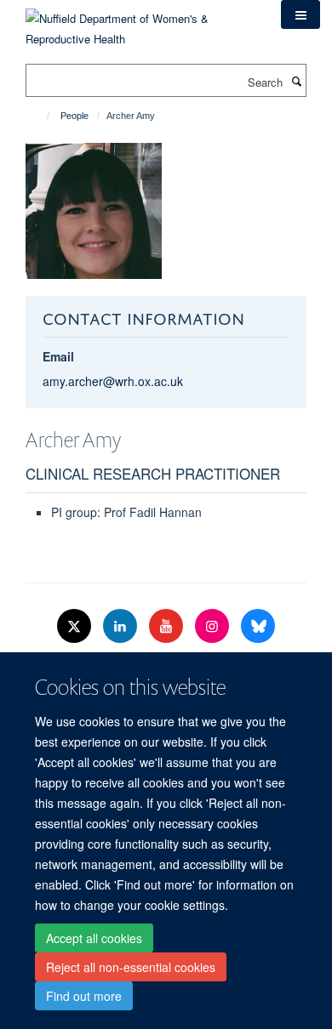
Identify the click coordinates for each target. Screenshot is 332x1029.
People (74, 116)
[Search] (296, 80)
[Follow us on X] (75, 626)
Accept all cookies (94, 938)
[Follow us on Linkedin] (121, 626)
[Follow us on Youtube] (167, 626)
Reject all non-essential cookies (130, 966)
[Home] (40, 115)
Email (58, 356)
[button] (300, 14)
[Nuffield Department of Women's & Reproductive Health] (140, 22)
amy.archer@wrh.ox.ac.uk (113, 380)
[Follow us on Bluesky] (258, 626)
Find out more (84, 995)
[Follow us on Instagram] (213, 626)
